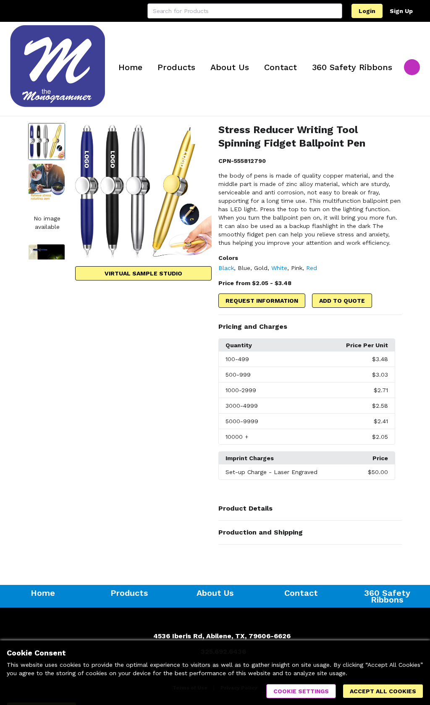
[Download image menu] (201, 133)
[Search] (335, 11)
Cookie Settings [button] (301, 691)
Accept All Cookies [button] (383, 691)
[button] (310, 326)
